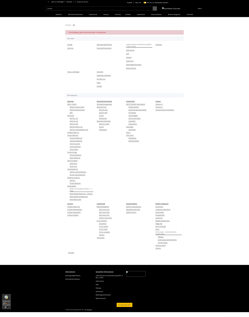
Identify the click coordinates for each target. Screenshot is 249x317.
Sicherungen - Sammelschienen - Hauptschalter (166, 233)
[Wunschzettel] (191, 8)
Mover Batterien (75, 158)
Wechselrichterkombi (104, 121)
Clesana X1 (159, 107)
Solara (128, 132)
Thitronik (71, 252)
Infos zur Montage (57, 2)
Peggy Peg (159, 223)
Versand (89, 309)
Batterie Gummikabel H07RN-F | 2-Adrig (81, 190)
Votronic (101, 235)
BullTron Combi (104, 124)
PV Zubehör (132, 113)
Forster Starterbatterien (77, 175)
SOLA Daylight (133, 115)
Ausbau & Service (82, 2)
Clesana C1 (159, 104)
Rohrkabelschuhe (75, 199)
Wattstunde (103, 118)
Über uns (138, 3)
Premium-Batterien (76, 138)
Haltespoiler (132, 138)
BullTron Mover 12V (76, 127)
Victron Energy (72, 152)
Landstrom (159, 218)
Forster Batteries (72, 135)
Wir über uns (101, 79)
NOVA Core (73, 166)
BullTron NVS (103, 110)
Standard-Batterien (76, 141)
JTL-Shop (239, 314)
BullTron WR (103, 113)
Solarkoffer (132, 121)
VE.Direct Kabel (160, 245)
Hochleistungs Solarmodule (137, 110)
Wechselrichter (102, 107)
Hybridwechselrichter (133, 209)
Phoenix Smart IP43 (105, 218)
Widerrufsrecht (131, 68)
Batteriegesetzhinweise (133, 64)
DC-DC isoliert (103, 226)
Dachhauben (160, 212)
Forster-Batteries (75, 183)
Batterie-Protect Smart (77, 107)
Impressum (130, 61)
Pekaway (160, 237)
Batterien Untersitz (73, 177)
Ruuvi (157, 229)
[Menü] (10, 295)
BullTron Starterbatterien (78, 172)
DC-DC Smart (103, 229)
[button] (187, 8)
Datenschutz (130, 50)
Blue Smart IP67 (104, 215)
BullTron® (70, 115)
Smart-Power (74, 149)
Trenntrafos (100, 238)
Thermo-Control (75, 144)
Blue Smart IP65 (104, 212)
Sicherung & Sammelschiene (167, 240)
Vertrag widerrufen (124, 305)
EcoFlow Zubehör (72, 215)
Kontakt (129, 3)
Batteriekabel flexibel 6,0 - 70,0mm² (81, 194)
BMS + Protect (71, 104)
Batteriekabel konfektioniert (79, 196)
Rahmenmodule (133, 141)
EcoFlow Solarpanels (74, 212)
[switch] (6, 307)
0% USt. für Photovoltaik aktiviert (157, 3)
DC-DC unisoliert (104, 232)
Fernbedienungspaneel (104, 104)
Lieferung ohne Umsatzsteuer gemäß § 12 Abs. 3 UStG (138, 45)
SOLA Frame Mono (134, 118)
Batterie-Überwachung (77, 110)
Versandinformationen (104, 48)
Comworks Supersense (163, 209)
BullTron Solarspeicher (133, 206)
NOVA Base (73, 163)
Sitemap (129, 57)
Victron (101, 115)
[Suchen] (155, 8)
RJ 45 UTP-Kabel (161, 226)
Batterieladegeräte (103, 206)
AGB (127, 54)
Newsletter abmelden (104, 75)
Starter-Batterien (75, 146)
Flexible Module (133, 107)
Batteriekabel (71, 186)
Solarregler (129, 127)
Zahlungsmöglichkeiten (104, 44)
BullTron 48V (74, 124)
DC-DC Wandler (102, 221)
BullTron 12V (74, 118)
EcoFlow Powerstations (74, 209)
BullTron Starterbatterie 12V (79, 129)
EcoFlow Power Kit (73, 132)
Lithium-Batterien (75, 155)
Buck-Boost (102, 223)
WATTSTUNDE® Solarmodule (135, 104)
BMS (71, 113)
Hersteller (190, 14)
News (98, 82)
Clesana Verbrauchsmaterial (165, 110)
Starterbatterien (72, 169)
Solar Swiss (129, 135)
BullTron (72, 180)
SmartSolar (132, 129)
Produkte (69, 2)
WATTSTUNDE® (72, 161)
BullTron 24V (74, 121)
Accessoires (159, 206)
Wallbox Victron (131, 212)
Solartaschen (132, 124)
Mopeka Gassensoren (163, 221)
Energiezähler (160, 215)
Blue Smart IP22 (104, 209)
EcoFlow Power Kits (73, 206)
